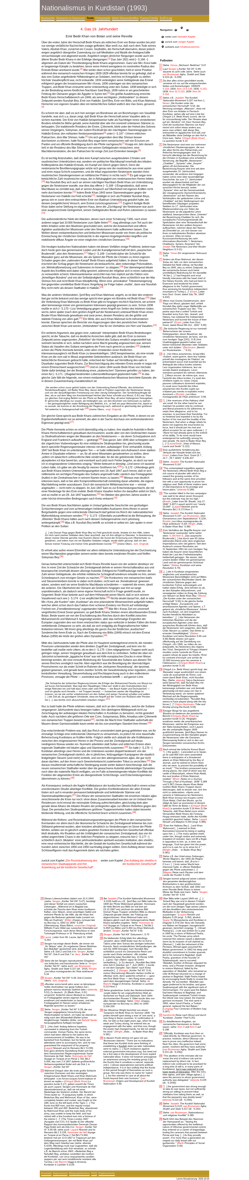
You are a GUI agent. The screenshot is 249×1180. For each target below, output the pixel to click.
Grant (194, 291)
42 (161, 1021)
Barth (181, 1143)
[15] (109, 221)
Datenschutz (107, 1173)
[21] (80, 318)
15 (161, 493)
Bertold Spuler (89, 1020)
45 (161, 1086)
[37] (102, 577)
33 (42, 1070)
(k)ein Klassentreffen (125, 18)
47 (161, 1112)
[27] (72, 422)
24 (161, 878)
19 (161, 669)
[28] (100, 439)
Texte (90, 18)
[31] (99, 494)
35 (101, 934)
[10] (43, 181)
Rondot (180, 394)
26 (42, 937)
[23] (137, 345)
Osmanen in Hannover (70, 18)
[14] (43, 213)
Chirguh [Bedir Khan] (193, 138)
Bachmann (190, 347)
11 (161, 400)
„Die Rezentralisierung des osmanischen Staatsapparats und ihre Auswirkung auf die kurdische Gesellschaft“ (69, 864)
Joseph (166, 246)
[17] (86, 253)
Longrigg (168, 1008)
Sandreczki (169, 1015)
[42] (93, 719)
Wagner (167, 872)
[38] (108, 597)
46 (161, 1103)
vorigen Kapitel (186, 41)
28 (42, 961)
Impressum (60, 1173)
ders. (78, 954)
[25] (139, 373)
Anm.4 (181, 1026)
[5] (104, 132)
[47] (74, 795)
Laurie (47, 937)
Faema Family (149, 18)
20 (161, 710)
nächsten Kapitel (186, 36)
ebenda (182, 489)
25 (42, 898)
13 (161, 462)
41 (161, 1015)
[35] (115, 543)
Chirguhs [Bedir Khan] (183, 716)
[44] (126, 747)
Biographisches (79, 1173)
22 (161, 825)
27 (42, 943)
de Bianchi (61, 1161)
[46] (72, 777)
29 (42, 978)
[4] (43, 106)
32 (42, 1026)
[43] (149, 723)
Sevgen (172, 69)
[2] (81, 69)
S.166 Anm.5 (176, 535)
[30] (121, 477)
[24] (87, 366)
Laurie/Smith (175, 443)
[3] (108, 93)
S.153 (203, 88)
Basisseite (48, 18)
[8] (139, 150)
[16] (127, 239)
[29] (120, 466)
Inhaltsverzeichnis (189, 46)
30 (42, 984)
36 (101, 938)
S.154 (166, 88)
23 (161, 856)
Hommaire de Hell (81, 1056)
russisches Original (84, 925)
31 (42, 1009)
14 (161, 468)
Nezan (166, 103)
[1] (109, 58)
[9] (128, 174)
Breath (167, 501)
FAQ (94, 1173)
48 (161, 1119)
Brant (176, 779)
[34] (62, 522)
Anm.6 (193, 1026)
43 (161, 1033)
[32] (115, 497)
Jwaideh (179, 97)
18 (161, 571)
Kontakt (46, 1173)
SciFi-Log (166, 18)
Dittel (68, 920)
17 (161, 530)
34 (101, 898)
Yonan (173, 253)
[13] (120, 202)
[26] (87, 408)
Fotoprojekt (102, 18)
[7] (123, 143)
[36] (61, 556)
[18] (121, 266)
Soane (166, 920)
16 (161, 513)
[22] (155, 325)
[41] (108, 699)
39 (101, 1038)
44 (161, 1055)
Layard (177, 506)
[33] (84, 515)
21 (161, 749)
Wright (191, 523)
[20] (147, 297)
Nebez (175, 565)
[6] (86, 136)
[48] (134, 812)
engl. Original (113, 409)
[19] (101, 287)
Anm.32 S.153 (176, 91)
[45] (148, 760)
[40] (105, 635)
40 (161, 898)
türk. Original (141, 543)
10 (161, 354)
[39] (106, 608)
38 (101, 1010)
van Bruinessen (171, 74)
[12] (93, 195)
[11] (74, 191)
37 (101, 990)
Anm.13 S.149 (184, 88)
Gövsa (173, 65)
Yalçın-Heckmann (185, 704)
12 (161, 450)
